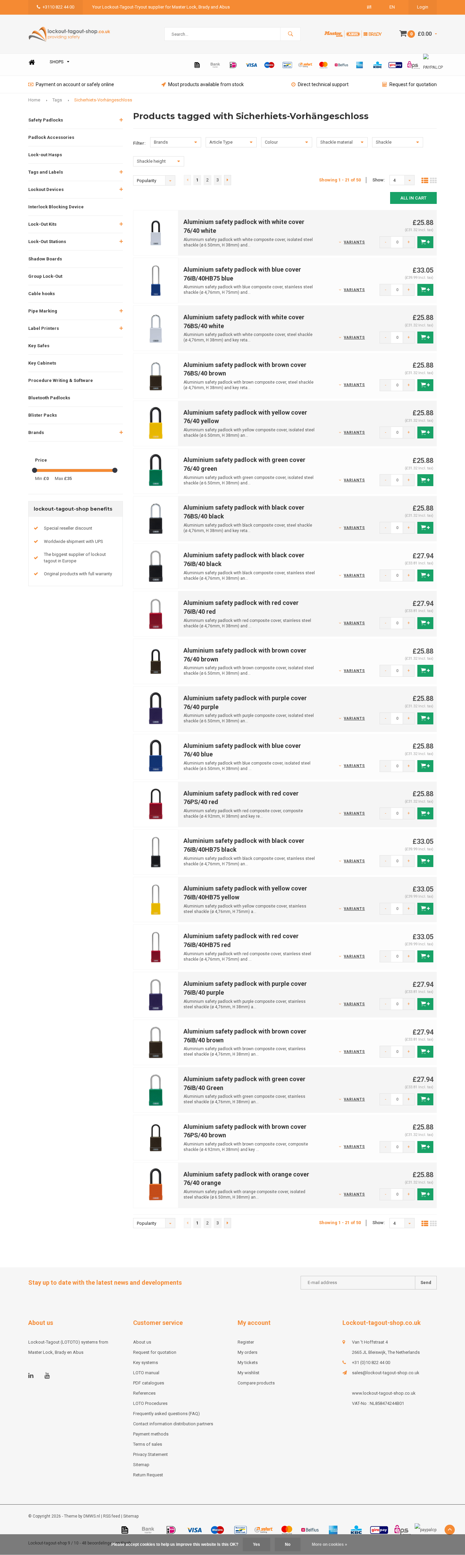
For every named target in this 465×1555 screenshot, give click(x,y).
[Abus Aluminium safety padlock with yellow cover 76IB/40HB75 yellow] (156, 899)
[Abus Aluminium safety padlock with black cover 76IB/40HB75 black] (156, 851)
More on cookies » (329, 1544)
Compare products (256, 1382)
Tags (57, 99)
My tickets (248, 1362)
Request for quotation (413, 84)
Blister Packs (42, 415)
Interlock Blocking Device (56, 206)
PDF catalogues (148, 1382)
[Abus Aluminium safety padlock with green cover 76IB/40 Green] (156, 1089)
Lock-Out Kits (42, 224)
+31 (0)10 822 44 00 (371, 1362)
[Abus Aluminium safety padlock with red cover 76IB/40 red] (156, 613)
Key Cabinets (42, 363)
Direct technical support (323, 84)
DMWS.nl (91, 1516)
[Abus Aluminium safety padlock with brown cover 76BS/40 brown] (156, 375)
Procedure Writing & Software (60, 380)
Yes (256, 1544)
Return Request (148, 1474)
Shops (57, 61)
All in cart (413, 198)
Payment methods (151, 1434)
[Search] (290, 34)
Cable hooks (41, 293)
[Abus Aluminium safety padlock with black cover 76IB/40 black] (156, 565)
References (144, 1393)
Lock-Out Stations (47, 241)
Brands (36, 432)
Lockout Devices (46, 189)
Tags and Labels (45, 172)
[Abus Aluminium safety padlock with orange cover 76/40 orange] (156, 1184)
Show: (378, 179)
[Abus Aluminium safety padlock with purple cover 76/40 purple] (156, 708)
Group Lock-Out (45, 276)
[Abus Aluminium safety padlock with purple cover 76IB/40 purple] (156, 994)
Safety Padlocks (45, 120)
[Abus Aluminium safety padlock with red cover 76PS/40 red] (156, 803)
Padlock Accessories (51, 137)
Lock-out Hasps (45, 154)
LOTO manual (146, 1372)
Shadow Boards (45, 258)
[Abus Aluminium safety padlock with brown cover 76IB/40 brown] (156, 1042)
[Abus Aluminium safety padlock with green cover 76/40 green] (156, 470)
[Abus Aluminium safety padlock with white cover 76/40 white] (156, 232)
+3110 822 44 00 (58, 7)
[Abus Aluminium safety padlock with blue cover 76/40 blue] (156, 756)
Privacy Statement (150, 1454)
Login (422, 7)
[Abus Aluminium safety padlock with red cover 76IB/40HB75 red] (156, 946)
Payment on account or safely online (75, 84)
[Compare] (369, 7)
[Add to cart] (425, 242)
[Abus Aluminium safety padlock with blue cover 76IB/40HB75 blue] (156, 280)
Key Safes (38, 345)
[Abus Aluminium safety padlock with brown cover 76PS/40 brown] (156, 1137)
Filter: (139, 143)
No (287, 1544)
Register (246, 1342)
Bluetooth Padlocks (49, 397)
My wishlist (248, 1372)
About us (142, 1342)
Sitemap (141, 1464)
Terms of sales (147, 1444)
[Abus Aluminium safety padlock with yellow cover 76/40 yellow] (156, 423)
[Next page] (227, 180)
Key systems (145, 1362)
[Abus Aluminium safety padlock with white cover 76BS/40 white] (156, 327)
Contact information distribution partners (173, 1423)
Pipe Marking (42, 311)
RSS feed (111, 1516)
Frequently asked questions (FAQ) (166, 1413)
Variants (354, 242)
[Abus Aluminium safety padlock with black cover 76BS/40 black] (156, 518)
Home (31, 62)
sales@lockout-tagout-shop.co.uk (385, 1372)
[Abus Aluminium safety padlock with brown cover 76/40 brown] (156, 661)
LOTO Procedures (150, 1403)
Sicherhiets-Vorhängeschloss (103, 99)
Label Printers (43, 328)
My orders (247, 1352)
